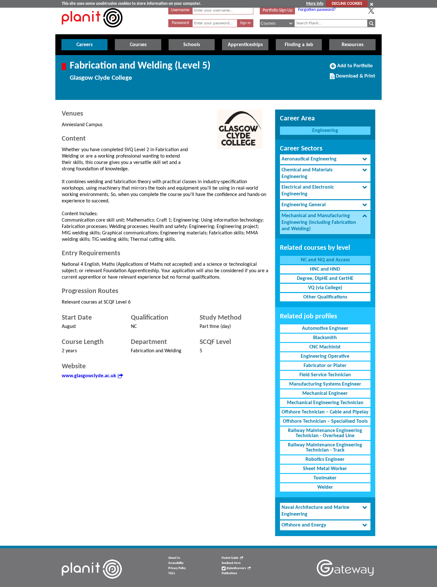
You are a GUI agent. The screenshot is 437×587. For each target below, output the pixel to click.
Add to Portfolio (354, 68)
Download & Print (354, 78)
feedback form (231, 563)
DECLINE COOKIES (347, 4)
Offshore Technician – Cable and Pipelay (325, 412)
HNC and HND (325, 269)
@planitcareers (236, 568)
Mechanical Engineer (325, 393)
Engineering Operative (325, 356)
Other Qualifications (325, 297)
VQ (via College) (325, 287)
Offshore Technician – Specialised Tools (325, 421)
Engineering (325, 130)
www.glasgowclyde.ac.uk (89, 376)
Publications (229, 573)
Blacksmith (325, 337)
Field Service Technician (325, 375)
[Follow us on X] (371, 10)
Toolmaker (325, 478)
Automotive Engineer (325, 328)
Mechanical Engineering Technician (325, 402)
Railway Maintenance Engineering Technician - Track (325, 448)
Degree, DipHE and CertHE (325, 278)
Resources (352, 44)
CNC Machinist (325, 347)
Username (180, 10)
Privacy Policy (177, 568)
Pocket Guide (230, 558)
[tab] (325, 159)
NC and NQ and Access (325, 260)
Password (180, 23)
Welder (325, 487)
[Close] (371, 4)
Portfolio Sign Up (277, 10)
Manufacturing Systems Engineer (325, 384)
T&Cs (171, 573)
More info (314, 4)
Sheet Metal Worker (325, 468)
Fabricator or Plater (325, 365)
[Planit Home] (92, 31)
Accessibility (176, 563)
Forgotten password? (317, 9)
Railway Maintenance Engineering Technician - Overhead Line (325, 433)
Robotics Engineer (325, 459)
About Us (174, 558)
